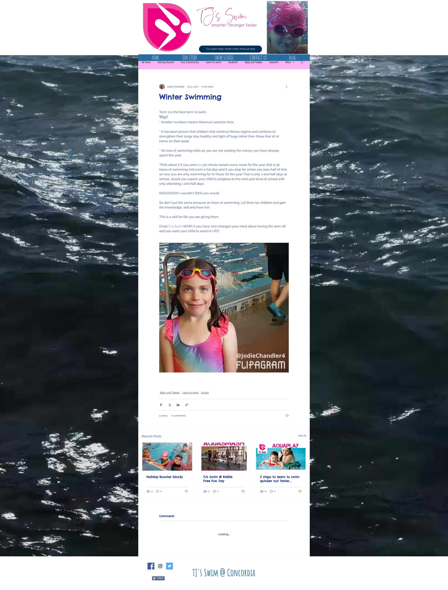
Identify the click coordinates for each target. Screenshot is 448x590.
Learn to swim (213, 62)
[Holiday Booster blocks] (167, 457)
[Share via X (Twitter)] (169, 404)
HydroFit (273, 62)
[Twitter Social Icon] (169, 563)
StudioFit (233, 62)
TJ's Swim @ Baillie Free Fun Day (220, 479)
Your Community (190, 62)
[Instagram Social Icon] (160, 563)
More (288, 62)
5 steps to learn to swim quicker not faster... (279, 479)
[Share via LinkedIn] (178, 404)
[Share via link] (186, 404)
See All (302, 435)
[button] (301, 62)
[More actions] (287, 86)
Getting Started (166, 62)
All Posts (146, 62)
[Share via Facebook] (161, 404)
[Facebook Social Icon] (151, 563)
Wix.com (241, 588)
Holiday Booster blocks (164, 477)
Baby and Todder (253, 62)
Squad (205, 392)
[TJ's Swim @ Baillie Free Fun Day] (224, 457)
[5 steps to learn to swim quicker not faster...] (281, 457)
